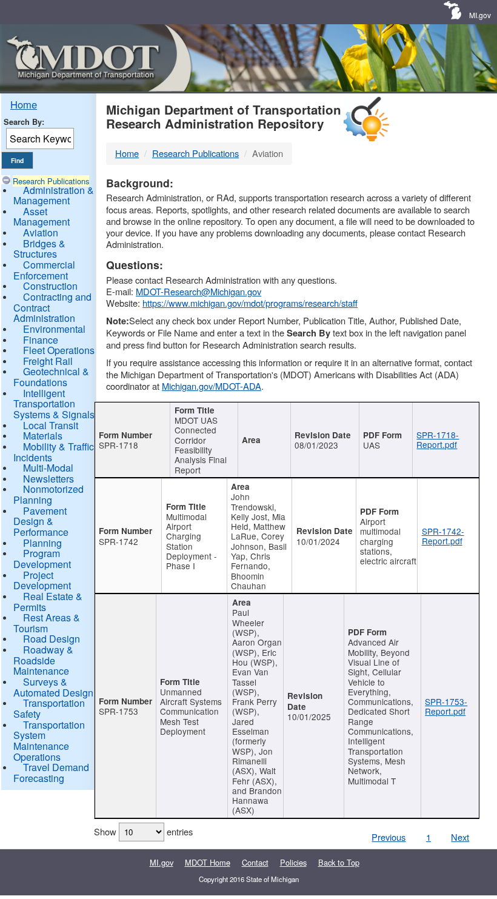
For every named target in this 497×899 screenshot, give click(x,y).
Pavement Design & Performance (40, 521)
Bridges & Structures (39, 248)
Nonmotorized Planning (48, 494)
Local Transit (50, 425)
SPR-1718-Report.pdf (437, 439)
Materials (42, 436)
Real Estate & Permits (47, 601)
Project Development (42, 580)
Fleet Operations (59, 350)
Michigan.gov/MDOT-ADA (211, 385)
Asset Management (41, 216)
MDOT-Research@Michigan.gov (198, 291)
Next (460, 836)
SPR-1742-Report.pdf (443, 536)
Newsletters (48, 479)
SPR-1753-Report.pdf (446, 706)
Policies (293, 862)
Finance (40, 340)
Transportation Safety (49, 708)
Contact (255, 862)
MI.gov (480, 15)
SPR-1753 (118, 711)
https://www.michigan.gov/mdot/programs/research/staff (250, 302)
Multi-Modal (48, 468)
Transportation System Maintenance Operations (49, 741)
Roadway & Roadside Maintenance (43, 660)
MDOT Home (207, 862)
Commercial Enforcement (44, 270)
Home (23, 104)
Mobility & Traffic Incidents (53, 451)
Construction (50, 286)
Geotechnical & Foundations (51, 376)
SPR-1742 (118, 541)
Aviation (40, 232)
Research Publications (51, 181)
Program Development (42, 558)
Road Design (51, 639)
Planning (42, 543)
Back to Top (338, 862)
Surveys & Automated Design (53, 687)
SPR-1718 (118, 445)
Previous (388, 836)
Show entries (143, 831)
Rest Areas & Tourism (46, 622)
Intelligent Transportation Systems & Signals (54, 403)
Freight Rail (48, 361)
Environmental (54, 329)
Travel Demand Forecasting (51, 772)
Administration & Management (53, 195)
